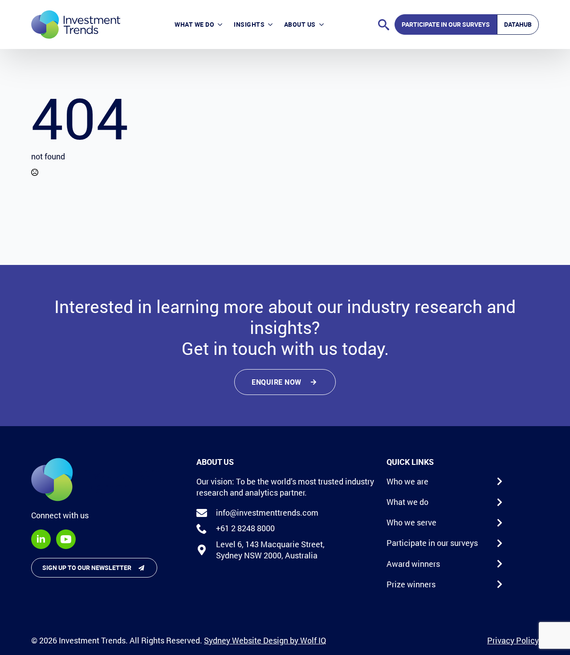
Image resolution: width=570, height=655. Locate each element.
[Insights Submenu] (271, 24)
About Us (300, 24)
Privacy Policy (513, 640)
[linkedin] (41, 539)
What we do (194, 24)
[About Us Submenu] (323, 24)
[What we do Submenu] (221, 24)
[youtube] (66, 539)
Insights (249, 24)
